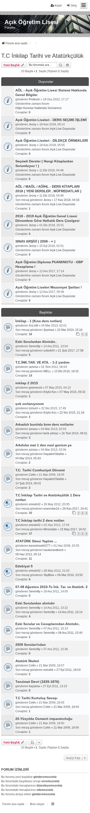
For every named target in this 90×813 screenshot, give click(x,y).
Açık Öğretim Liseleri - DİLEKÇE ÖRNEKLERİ (51, 140)
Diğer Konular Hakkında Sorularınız (38, 108)
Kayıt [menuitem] (58, 5)
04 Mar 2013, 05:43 (28, 458)
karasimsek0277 (39, 545)
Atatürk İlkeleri (27, 661)
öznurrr (33, 408)
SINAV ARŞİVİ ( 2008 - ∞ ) (35, 241)
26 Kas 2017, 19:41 (75, 508)
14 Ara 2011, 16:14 (70, 612)
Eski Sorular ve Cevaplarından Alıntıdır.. (47, 624)
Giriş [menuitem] (74, 5)
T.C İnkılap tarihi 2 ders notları (39, 520)
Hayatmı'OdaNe (53, 454)
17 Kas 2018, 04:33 (66, 200)
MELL (47, 371)
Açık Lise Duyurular (62, 128)
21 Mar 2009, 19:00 (66, 727)
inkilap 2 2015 (26, 383)
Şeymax (48, 330)
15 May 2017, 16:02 (73, 529)
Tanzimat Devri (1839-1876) (37, 682)
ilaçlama (34, 686)
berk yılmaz (50, 433)
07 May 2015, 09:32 (72, 392)
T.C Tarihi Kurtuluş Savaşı (36, 698)
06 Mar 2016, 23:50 (70, 575)
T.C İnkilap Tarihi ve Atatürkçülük (42, 55)
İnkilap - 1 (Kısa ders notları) (38, 321)
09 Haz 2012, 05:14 (28, 554)
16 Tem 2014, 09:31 (74, 433)
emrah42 (35, 504)
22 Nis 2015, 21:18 (72, 412)
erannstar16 (51, 508)
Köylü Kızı (49, 392)
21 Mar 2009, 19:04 (66, 707)
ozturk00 (49, 350)
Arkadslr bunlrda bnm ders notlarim (44, 424)
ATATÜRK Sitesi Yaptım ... (36, 541)
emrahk (48, 670)
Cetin (32, 474)
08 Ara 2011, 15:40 (70, 632)
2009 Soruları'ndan (30, 645)
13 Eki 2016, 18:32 (66, 371)
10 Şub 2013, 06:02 (28, 483)
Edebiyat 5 (24, 566)
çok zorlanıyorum (29, 404)
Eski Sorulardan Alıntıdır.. (36, 342)
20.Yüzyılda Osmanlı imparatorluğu (43, 719)
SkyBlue (48, 575)
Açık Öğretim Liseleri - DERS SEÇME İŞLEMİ (51, 120)
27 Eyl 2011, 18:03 (68, 670)
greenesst (35, 387)
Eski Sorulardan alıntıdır (35, 603)
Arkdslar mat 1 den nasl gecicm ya (43, 445)
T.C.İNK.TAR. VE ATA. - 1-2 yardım (42, 362)
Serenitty (34, 346)
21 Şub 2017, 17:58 (71, 350)
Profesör (34, 99)
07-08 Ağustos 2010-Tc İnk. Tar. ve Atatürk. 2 (51, 587)
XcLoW (33, 325)
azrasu (33, 429)
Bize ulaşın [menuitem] (37, 804)
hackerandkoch (53, 550)
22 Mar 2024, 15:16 (70, 330)
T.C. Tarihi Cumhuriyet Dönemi (40, 470)
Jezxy (32, 124)
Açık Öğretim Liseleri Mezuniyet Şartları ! (48, 287)
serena (33, 367)
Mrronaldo (50, 529)
